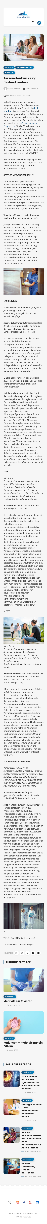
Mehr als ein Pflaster (18, 1001)
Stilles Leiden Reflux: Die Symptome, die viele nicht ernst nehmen (30, 1082)
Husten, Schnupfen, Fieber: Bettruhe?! (28, 1168)
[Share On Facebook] (16, 953)
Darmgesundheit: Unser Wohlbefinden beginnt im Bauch (31, 1110)
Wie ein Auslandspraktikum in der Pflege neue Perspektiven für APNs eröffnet (31, 1140)
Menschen (9, 73)
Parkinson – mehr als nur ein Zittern (23, 1044)
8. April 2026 (30, 1092)
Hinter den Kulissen (24, 67)
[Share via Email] (38, 953)
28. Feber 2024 (13, 1005)
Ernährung (27, 1072)
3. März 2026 (30, 1120)
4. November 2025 (33, 1151)
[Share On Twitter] (22, 953)
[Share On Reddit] (33, 953)
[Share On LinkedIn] (27, 953)
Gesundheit (9, 997)
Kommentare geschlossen (18, 95)
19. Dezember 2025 (33, 1176)
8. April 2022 (12, 1050)
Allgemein (9, 67)
